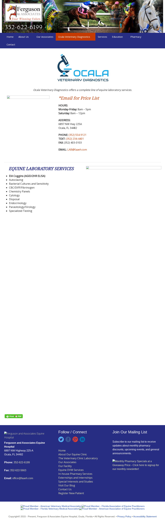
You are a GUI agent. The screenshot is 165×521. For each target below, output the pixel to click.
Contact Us (65, 489)
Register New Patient (71, 493)
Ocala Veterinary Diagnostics (74, 36)
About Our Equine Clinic (72, 454)
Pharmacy (135, 36)
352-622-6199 (22, 462)
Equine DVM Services (71, 470)
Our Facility (65, 466)
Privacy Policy (124, 516)
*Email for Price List (78, 98)
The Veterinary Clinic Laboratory (78, 458)
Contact (11, 44)
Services (102, 36)
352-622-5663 (18, 470)
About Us (23, 36)
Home (10, 36)
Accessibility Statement (145, 516)
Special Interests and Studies (75, 481)
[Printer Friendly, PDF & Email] (13, 415)
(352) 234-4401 (74, 139)
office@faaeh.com (22, 478)
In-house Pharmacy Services (75, 474)
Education (117, 36)
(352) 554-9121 (77, 135)
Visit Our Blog (66, 485)
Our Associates (44, 36)
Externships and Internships (75, 477)
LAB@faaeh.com (77, 149)
